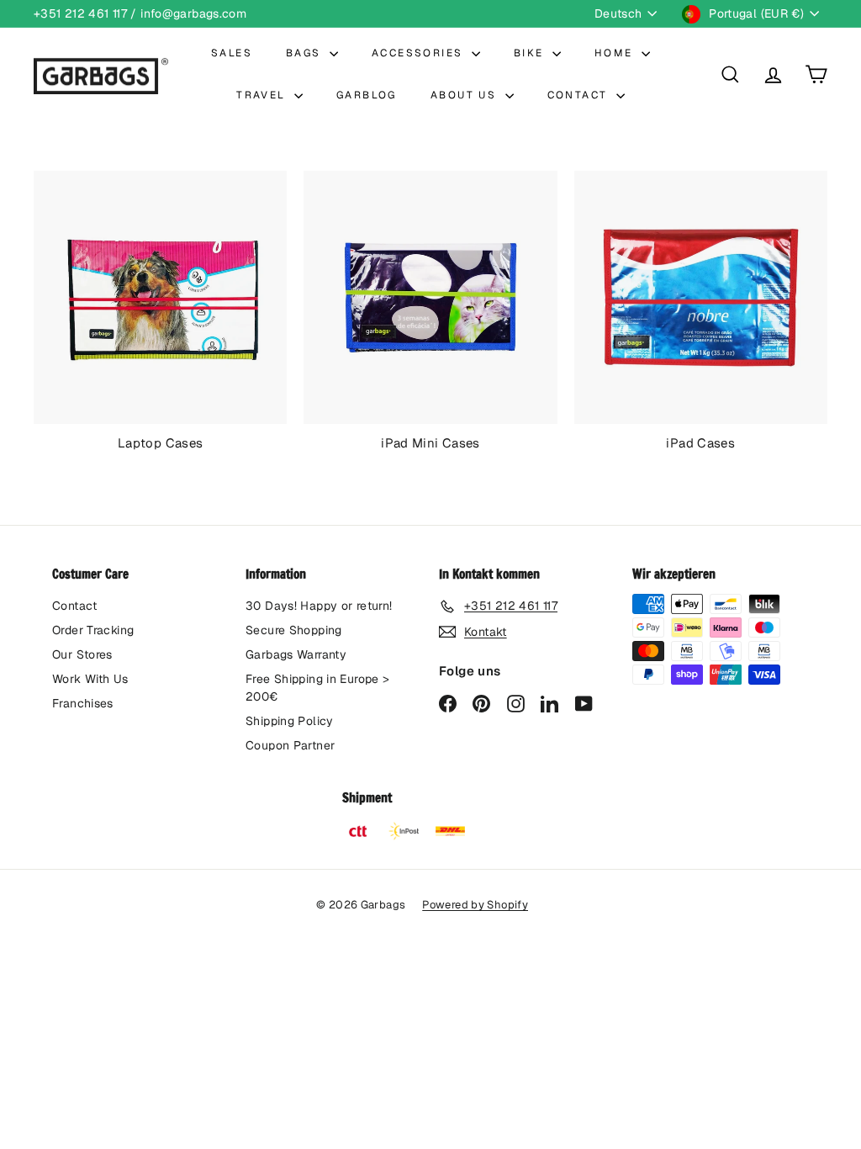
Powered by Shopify (475, 904)
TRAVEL (263, 95)
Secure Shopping (294, 630)
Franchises (83, 703)
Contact (75, 605)
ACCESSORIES (419, 53)
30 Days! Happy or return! (319, 605)
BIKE (531, 53)
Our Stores (82, 654)
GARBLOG (366, 95)
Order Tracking (93, 630)
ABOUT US (465, 95)
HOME (615, 53)
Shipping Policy (290, 720)
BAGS (305, 53)
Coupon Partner (290, 745)
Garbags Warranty (296, 654)
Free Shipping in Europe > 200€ (317, 687)
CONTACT (579, 95)
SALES (231, 53)
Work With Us (90, 678)
